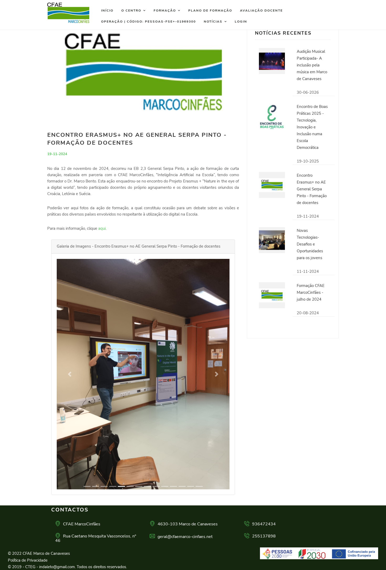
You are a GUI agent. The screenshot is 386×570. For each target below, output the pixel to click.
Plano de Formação (210, 10)
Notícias (213, 21)
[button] (70, 374)
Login (241, 21)
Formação (165, 10)
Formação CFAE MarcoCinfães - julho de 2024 (311, 292)
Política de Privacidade (28, 560)
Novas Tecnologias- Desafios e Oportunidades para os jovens (310, 244)
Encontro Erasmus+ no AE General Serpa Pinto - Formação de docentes (312, 189)
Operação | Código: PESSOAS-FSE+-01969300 (148, 21)
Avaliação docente (261, 10)
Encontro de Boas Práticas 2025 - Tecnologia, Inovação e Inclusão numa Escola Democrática (312, 127)
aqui (102, 228)
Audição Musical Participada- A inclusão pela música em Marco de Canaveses (312, 65)
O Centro (131, 10)
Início (107, 10)
